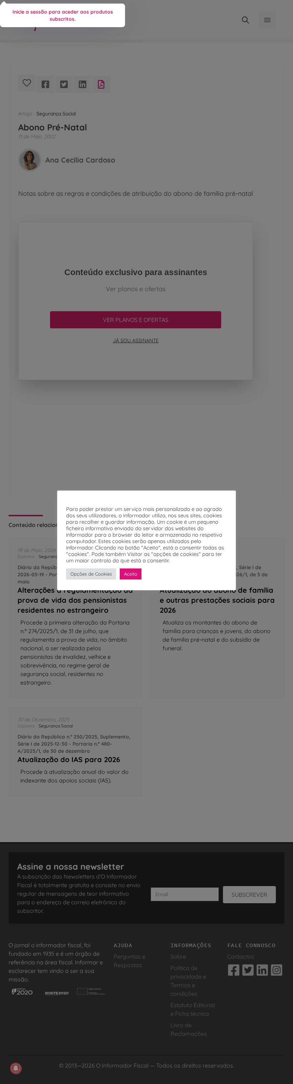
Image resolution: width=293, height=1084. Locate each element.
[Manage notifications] (15, 1068)
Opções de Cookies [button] (91, 574)
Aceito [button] (130, 574)
